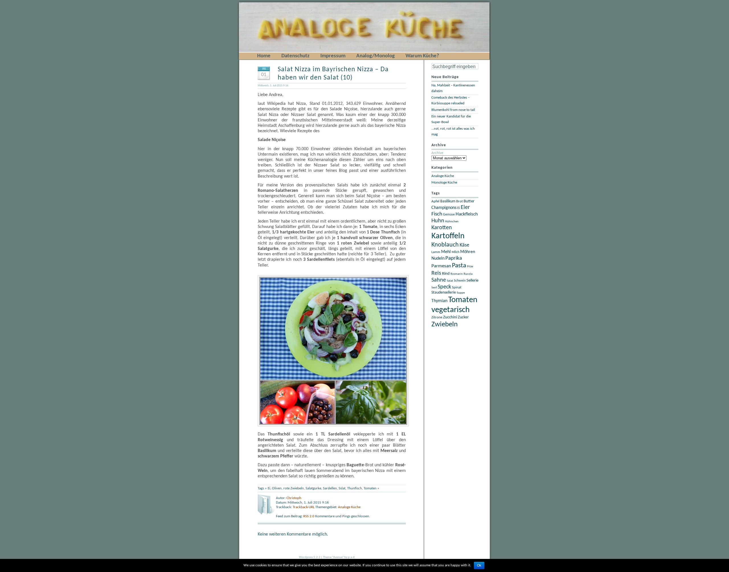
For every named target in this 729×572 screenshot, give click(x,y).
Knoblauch (445, 245)
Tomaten (370, 488)
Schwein (460, 280)
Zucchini (450, 317)
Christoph (293, 498)
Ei (269, 488)
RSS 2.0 (309, 516)
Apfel (435, 201)
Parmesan (441, 266)
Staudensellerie (443, 292)
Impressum (332, 56)
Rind (446, 274)
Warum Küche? (422, 56)
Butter (469, 201)
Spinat (456, 287)
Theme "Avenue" (333, 557)
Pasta (459, 265)
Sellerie (472, 280)
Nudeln (438, 258)
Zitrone (436, 317)
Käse (464, 245)
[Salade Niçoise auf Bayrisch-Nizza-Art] (334, 425)
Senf (434, 287)
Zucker (463, 317)
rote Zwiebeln (293, 488)
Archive (437, 153)
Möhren (467, 252)
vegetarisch (450, 310)
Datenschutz (295, 56)
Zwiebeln (444, 324)
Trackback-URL (303, 507)
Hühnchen (451, 221)
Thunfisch (354, 488)
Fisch (436, 214)
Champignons (443, 207)
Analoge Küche (349, 507)
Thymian (439, 301)
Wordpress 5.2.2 (309, 557)
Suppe (461, 292)
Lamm (435, 252)
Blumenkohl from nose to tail (453, 110)
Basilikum (447, 201)
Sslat (342, 488)
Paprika (453, 258)
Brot (459, 201)
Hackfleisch (467, 214)
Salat (450, 280)
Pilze (470, 266)
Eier (465, 207)
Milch (455, 252)
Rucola (468, 274)
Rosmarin (456, 274)
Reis (436, 273)
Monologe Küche (444, 182)
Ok (479, 565)
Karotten (441, 228)
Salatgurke (313, 488)
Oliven (277, 488)
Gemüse (449, 214)
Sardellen (330, 488)
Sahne (438, 280)
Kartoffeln (447, 236)
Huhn (437, 221)
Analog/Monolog (375, 56)
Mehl (446, 252)
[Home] (248, 3)
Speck (444, 287)
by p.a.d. (349, 557)
